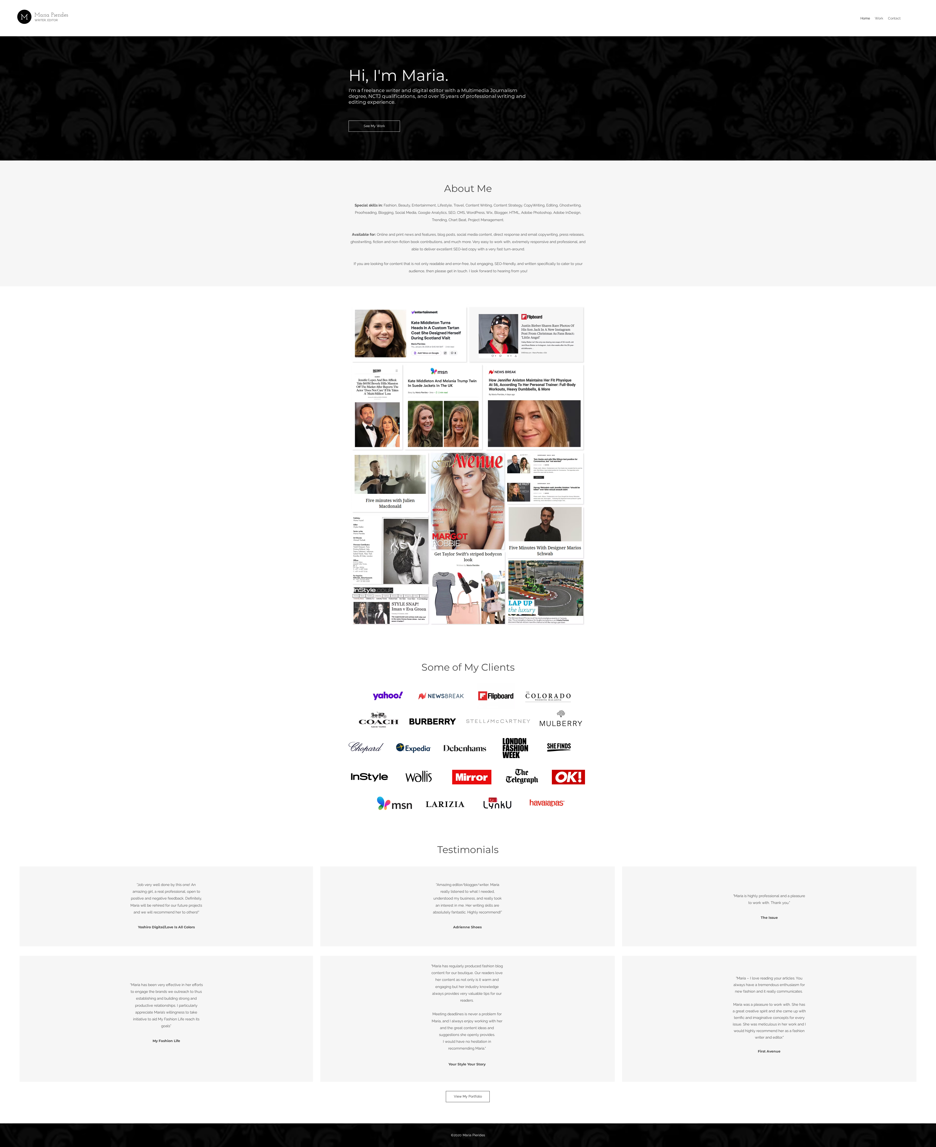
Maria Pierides (51, 15)
